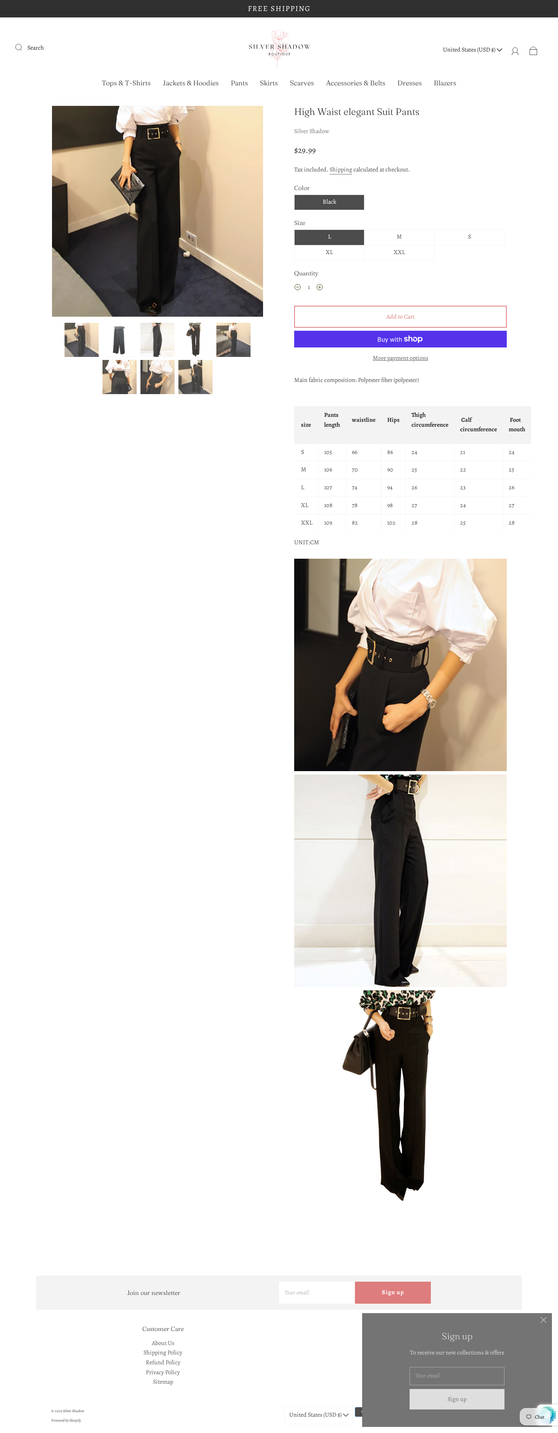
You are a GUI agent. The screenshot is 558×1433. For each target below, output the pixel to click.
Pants (239, 83)
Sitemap (163, 1382)
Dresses (409, 83)
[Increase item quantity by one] (319, 288)
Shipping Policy (162, 1352)
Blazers (445, 83)
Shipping (340, 169)
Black (329, 202)
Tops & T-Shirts (126, 83)
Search (35, 48)
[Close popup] (543, 1321)
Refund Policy (163, 1362)
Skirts (269, 83)
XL (329, 252)
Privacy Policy (163, 1372)
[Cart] (533, 49)
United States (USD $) (470, 50)
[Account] (515, 49)
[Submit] (23, 47)
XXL (399, 252)
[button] (73, 213)
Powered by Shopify (66, 1420)
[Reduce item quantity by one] (297, 288)
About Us (163, 1343)
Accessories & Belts (355, 83)
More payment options (400, 358)
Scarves (302, 83)
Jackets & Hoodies (191, 83)
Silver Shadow (311, 131)
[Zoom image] (157, 213)
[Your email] (317, 1293)
